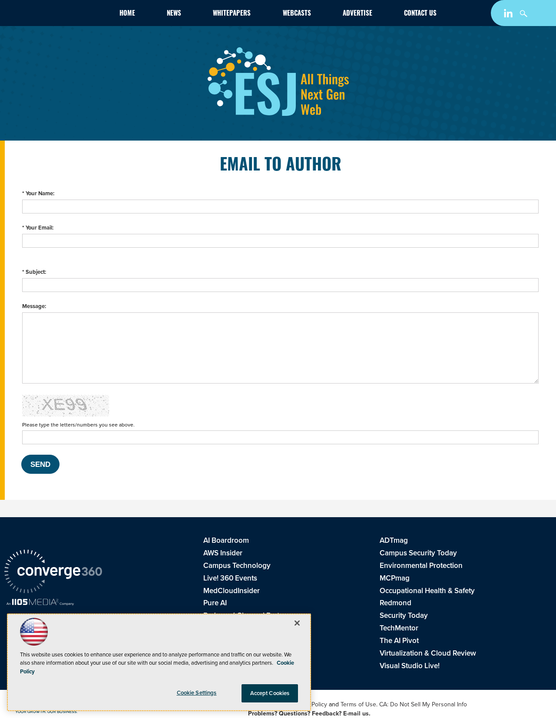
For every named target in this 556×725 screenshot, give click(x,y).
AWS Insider (222, 553)
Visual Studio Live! (410, 665)
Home (127, 14)
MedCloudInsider (231, 590)
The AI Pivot (399, 640)
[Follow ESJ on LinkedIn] (509, 15)
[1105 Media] (40, 603)
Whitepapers (232, 14)
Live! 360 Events (230, 578)
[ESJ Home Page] (54, 15)
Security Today (404, 615)
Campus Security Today (418, 553)
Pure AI (215, 602)
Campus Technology (237, 565)
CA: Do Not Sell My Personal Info (423, 704)
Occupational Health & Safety (427, 590)
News (174, 14)
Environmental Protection (421, 565)
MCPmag (395, 578)
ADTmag (394, 540)
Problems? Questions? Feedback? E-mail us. (309, 713)
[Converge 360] (53, 573)
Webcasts (297, 14)
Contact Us (420, 14)
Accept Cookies (270, 693)
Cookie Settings (197, 693)
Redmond (395, 602)
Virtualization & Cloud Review (428, 653)
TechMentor (399, 628)
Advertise (357, 14)
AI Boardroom (226, 540)
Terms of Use (358, 704)
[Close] (297, 623)
